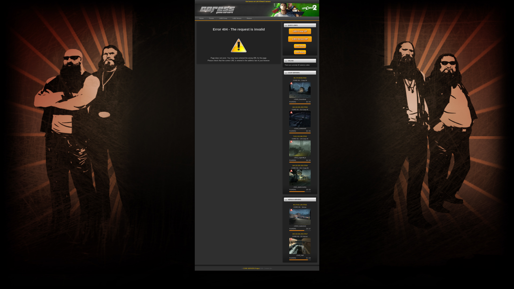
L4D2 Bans (300, 52)
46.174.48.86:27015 (300, 78)
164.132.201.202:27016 (300, 165)
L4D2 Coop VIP (300, 31)
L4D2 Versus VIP (300, 39)
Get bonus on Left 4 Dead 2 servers (258, 1)
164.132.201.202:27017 (300, 234)
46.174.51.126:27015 (300, 205)
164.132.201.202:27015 (300, 107)
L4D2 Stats (300, 46)
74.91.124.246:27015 (300, 136)
